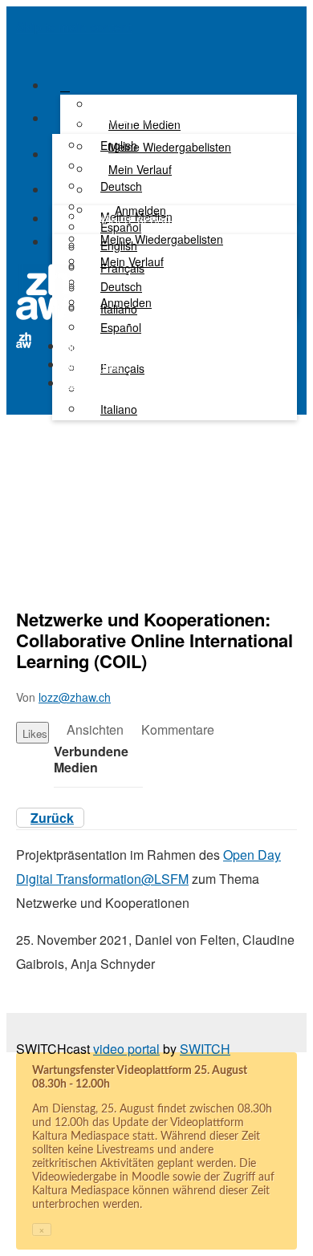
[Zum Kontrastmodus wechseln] (62, 247)
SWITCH (205, 1048)
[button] (21, 49)
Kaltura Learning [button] (105, 383)
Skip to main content (74, 27)
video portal (126, 1048)
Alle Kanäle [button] (91, 365)
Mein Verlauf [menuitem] (140, 169)
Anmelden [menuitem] (126, 302)
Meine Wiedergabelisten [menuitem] (169, 147)
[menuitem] (118, 146)
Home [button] (78, 346)
